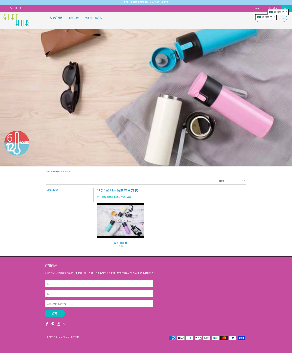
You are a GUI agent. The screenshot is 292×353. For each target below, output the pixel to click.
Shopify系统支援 (71, 337)
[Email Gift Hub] (21, 8)
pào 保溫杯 (120, 220)
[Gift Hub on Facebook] (5, 8)
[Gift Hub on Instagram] (16, 8)
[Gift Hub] (25, 20)
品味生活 (74, 17)
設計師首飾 (56, 17)
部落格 (98, 17)
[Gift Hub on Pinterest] (10, 8)
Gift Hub (58, 337)
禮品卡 (88, 17)
